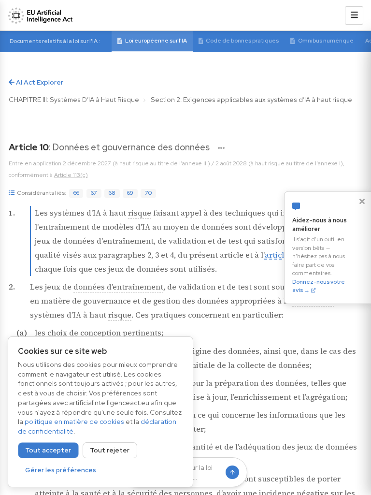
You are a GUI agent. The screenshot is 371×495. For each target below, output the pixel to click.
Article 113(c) (71, 175)
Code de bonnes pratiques (242, 40)
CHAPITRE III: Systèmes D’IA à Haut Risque (74, 99)
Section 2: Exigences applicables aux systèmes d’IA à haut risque (251, 99)
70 (148, 193)
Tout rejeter (109, 450)
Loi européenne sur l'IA (156, 40)
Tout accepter (48, 450)
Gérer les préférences (60, 470)
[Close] (362, 201)
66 (76, 193)
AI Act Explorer (38, 82)
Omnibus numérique (326, 40)
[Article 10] (221, 148)
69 (130, 193)
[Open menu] (354, 15)
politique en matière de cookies (74, 421)
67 (94, 193)
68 (112, 193)
